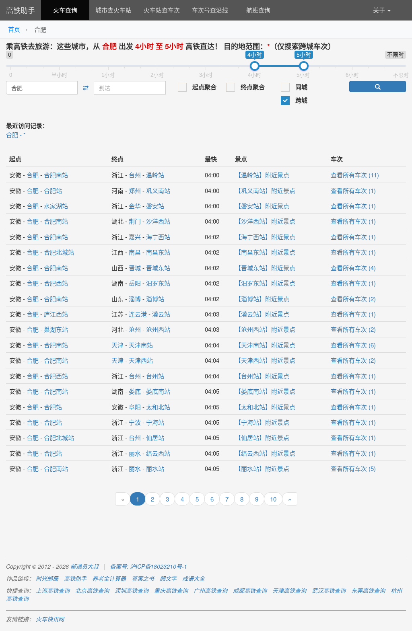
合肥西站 (56, 283)
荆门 (135, 221)
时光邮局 (47, 578)
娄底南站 (158, 391)
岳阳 (135, 283)
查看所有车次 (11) (355, 175)
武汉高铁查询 (329, 590)
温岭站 (155, 175)
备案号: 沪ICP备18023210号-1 (148, 566)
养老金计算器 (109, 578)
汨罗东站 (158, 283)
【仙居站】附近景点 (262, 437)
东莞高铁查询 (368, 590)
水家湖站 (56, 205)
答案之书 (143, 578)
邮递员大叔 (84, 566)
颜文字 (168, 578)
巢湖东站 (56, 329)
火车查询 (65, 10)
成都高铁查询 (250, 590)
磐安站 (155, 205)
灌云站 (161, 314)
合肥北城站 (59, 252)
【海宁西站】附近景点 (265, 236)
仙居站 (155, 437)
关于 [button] (380, 10)
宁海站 (155, 422)
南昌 (135, 252)
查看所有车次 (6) (353, 345)
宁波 (135, 422)
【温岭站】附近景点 (262, 175)
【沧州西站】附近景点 (265, 329)
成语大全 (193, 578)
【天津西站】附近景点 (265, 360)
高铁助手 (20, 10)
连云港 (138, 314)
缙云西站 (158, 453)
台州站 (155, 376)
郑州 (135, 190)
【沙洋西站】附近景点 (265, 221)
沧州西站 (158, 329)
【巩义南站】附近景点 (265, 190)
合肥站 (53, 190)
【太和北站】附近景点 (265, 407)
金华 (135, 205)
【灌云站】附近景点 (262, 314)
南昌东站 (158, 252)
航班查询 (258, 10)
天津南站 (141, 345)
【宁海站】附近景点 (262, 422)
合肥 (33, 175)
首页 (14, 29)
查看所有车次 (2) (353, 298)
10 (273, 499)
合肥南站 (56, 175)
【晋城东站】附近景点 (265, 267)
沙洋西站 (158, 221)
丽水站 (155, 468)
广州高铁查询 (210, 590)
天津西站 (141, 360)
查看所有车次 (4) (353, 267)
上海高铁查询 (53, 590)
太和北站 (158, 407)
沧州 (135, 329)
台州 (135, 175)
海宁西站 (158, 236)
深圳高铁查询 (131, 590)
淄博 (135, 298)
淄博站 (155, 298)
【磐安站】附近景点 (262, 205)
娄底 (135, 391)
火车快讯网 (50, 619)
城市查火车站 (113, 10)
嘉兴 (135, 236)
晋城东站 (158, 267)
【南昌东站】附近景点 (265, 252)
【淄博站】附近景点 (262, 298)
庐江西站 (56, 314)
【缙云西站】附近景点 (265, 453)
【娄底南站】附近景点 (265, 391)
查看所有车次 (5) (353, 468)
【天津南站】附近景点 (265, 345)
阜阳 (135, 407)
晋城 (135, 267)
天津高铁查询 (289, 590)
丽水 (135, 453)
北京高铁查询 (92, 590)
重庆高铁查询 (171, 590)
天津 (117, 345)
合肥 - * (16, 134)
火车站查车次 (162, 10)
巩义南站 (158, 190)
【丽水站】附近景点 (262, 468)
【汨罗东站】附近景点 (265, 283)
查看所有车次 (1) (353, 190)
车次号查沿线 (210, 10)
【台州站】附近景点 (262, 376)
